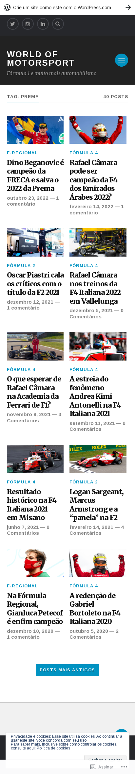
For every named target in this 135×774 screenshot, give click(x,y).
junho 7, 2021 (23, 527)
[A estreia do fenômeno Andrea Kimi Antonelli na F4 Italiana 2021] (97, 346)
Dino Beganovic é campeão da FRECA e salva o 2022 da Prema (35, 176)
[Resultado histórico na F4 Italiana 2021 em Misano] (35, 459)
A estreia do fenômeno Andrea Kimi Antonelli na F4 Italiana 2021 (95, 396)
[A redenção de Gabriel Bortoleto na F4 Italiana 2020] (97, 563)
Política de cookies (53, 748)
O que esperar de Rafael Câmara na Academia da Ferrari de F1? (34, 392)
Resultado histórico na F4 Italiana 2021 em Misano (31, 505)
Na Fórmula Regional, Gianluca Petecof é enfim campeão (35, 609)
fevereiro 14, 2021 (91, 527)
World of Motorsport (41, 58)
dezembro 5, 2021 (91, 310)
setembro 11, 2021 (92, 423)
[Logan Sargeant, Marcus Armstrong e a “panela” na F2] (97, 459)
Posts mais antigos (67, 669)
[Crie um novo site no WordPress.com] (67, 7)
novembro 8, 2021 (29, 414)
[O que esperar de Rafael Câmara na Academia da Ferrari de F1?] (35, 346)
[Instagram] (28, 24)
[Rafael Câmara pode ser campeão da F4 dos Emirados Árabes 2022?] (97, 130)
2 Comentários (94, 634)
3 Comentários (34, 417)
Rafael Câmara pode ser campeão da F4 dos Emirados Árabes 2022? (93, 180)
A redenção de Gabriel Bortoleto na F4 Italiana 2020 (94, 609)
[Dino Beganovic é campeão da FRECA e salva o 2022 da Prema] (35, 130)
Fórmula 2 (21, 265)
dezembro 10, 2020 (30, 631)
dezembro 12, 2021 (30, 302)
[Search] (58, 24)
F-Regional (22, 152)
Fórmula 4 (83, 152)
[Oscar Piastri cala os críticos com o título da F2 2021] (35, 242)
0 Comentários (96, 313)
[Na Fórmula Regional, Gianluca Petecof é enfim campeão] (35, 563)
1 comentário (33, 201)
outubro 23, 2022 (27, 198)
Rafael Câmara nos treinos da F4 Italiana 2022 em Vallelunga (95, 288)
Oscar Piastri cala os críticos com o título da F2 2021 (35, 284)
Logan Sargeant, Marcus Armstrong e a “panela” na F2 (96, 505)
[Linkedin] (43, 24)
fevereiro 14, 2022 (91, 206)
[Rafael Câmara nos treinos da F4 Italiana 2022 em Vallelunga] (97, 242)
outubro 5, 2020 (88, 631)
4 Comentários (96, 530)
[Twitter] (13, 24)
